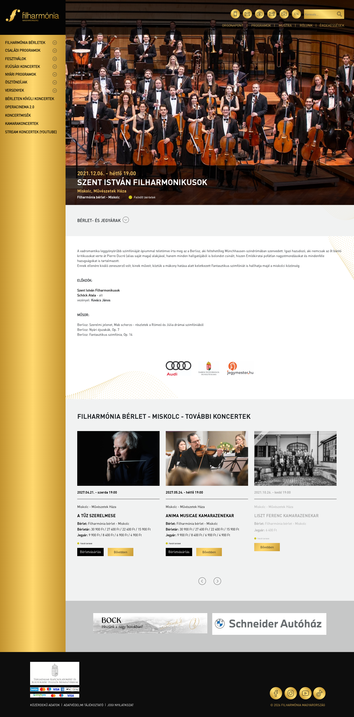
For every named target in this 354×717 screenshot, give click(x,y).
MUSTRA (285, 25)
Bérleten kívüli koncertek (29, 98)
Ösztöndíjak (16, 82)
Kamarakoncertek (21, 123)
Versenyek (14, 90)
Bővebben (120, 552)
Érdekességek (332, 25)
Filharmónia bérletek (25, 42)
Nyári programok (20, 74)
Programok (261, 25)
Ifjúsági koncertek (22, 66)
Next (217, 581)
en (296, 14)
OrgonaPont (232, 25)
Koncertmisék (18, 115)
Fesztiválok (15, 58)
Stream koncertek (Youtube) (31, 132)
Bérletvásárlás (90, 552)
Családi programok (22, 50)
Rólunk (306, 25)
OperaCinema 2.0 (19, 107)
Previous (202, 581)
